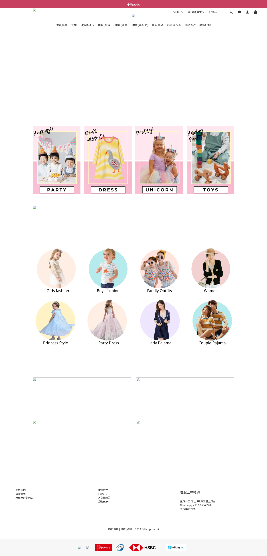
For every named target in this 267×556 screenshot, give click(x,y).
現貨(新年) (121, 25)
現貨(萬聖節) (140, 25)
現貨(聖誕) (104, 25)
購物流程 (190, 25)
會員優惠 (62, 25)
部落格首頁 (174, 25)
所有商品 (157, 25)
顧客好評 (205, 25)
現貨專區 (86, 25)
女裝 (74, 25)
